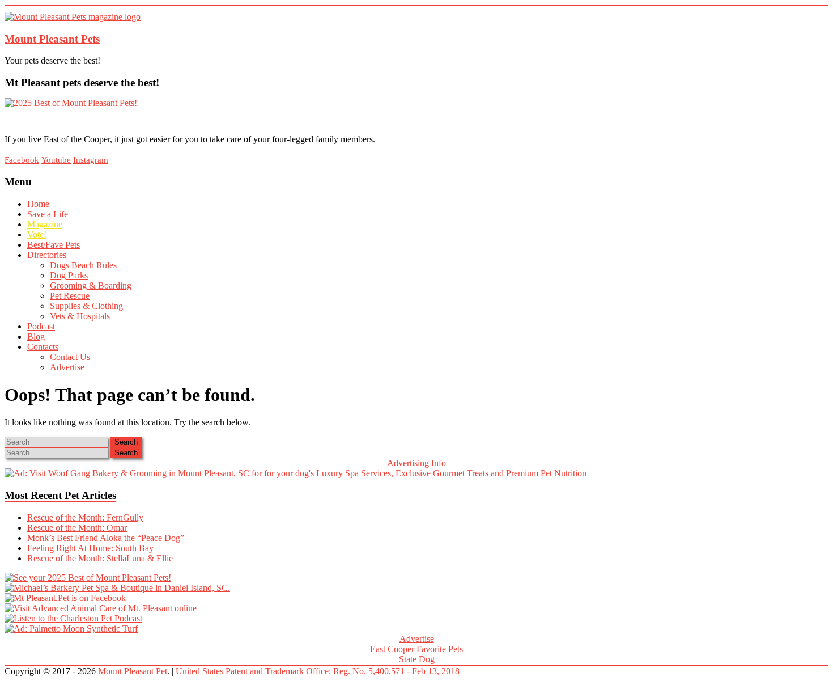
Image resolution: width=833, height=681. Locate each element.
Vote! (36, 234)
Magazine (44, 224)
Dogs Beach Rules (83, 265)
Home (38, 204)
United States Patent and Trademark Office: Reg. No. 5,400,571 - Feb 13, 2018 (318, 671)
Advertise (67, 367)
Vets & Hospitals (80, 316)
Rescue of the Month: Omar (77, 527)
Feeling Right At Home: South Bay (90, 548)
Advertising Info (416, 463)
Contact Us (70, 357)
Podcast (41, 326)
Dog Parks (69, 275)
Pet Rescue (70, 296)
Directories (46, 255)
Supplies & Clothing (86, 306)
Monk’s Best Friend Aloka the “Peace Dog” (105, 538)
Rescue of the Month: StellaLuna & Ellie (100, 558)
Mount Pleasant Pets (52, 39)
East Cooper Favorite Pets (416, 649)
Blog (36, 336)
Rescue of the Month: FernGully (85, 517)
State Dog (417, 659)
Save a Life (47, 214)
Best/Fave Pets (53, 244)
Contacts (42, 347)
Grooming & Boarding (90, 285)
